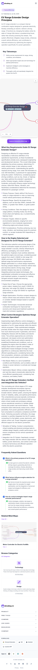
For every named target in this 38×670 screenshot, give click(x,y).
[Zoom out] (3, 134)
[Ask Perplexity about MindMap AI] (18, 654)
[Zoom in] (10, 134)
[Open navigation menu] (36, 3)
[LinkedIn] (15, 664)
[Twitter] (11, 664)
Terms (21, 667)
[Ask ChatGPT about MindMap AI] (9, 654)
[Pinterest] (23, 664)
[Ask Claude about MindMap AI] (22, 654)
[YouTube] (19, 664)
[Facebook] (7, 664)
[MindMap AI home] (7, 606)
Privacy (17, 667)
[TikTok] (31, 664)
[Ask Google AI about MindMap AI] (14, 654)
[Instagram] (27, 664)
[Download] (35, 80)
